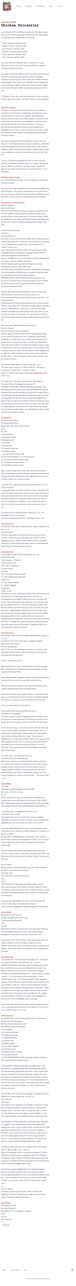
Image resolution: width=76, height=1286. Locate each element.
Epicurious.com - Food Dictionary (13, 202)
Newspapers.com (7, 524)
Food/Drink (5, 1225)
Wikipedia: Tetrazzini (8, 107)
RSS (25, 1270)
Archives (28, 6)
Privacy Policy (15, 1270)
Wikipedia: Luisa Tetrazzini (10, 177)
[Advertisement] (63, 32)
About (18, 6)
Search (60, 6)
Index (51, 6)
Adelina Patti (38, 373)
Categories (40, 6)
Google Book (5, 1203)
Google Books (6, 417)
